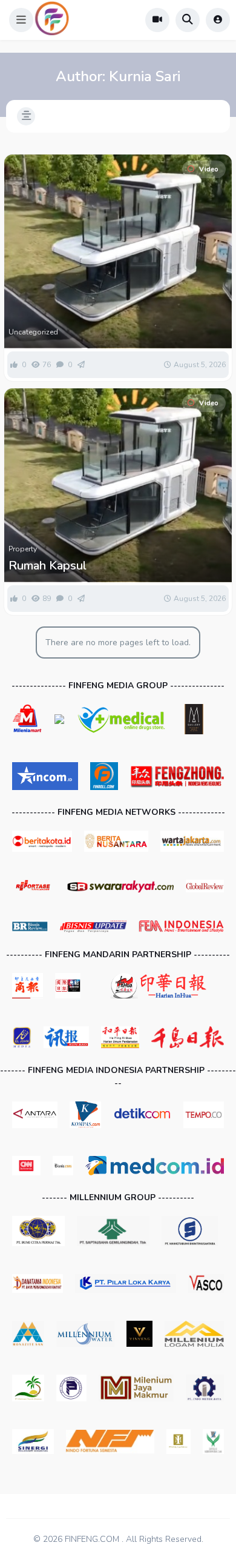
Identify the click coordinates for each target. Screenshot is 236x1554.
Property (22, 549)
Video (208, 169)
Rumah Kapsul (47, 566)
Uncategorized (33, 332)
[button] (21, 20)
